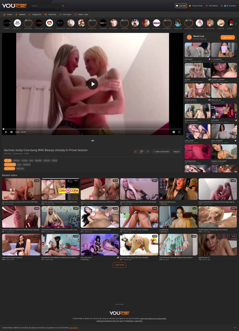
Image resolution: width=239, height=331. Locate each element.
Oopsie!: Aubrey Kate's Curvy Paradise (134, 230)
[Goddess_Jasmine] (224, 73)
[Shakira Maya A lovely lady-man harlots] (218, 219)
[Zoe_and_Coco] (100, 247)
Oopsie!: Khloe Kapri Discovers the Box (134, 257)
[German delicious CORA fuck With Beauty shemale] (21, 219)
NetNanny (130, 321)
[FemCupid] (197, 52)
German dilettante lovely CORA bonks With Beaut (138, 202)
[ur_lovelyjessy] (224, 52)
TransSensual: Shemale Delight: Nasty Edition (176, 257)
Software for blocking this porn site (109, 321)
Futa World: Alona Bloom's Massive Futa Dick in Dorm (59, 257)
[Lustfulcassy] (178, 219)
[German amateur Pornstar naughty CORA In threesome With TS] (60, 191)
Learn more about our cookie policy (153, 318)
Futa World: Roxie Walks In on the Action (96, 230)
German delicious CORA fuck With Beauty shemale (20, 230)
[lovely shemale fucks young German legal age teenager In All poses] (218, 191)
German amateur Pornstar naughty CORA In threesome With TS (60, 202)
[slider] (92, 129)
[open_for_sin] (224, 93)
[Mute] (11, 132)
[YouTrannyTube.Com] (14, 6)
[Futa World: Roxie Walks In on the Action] (100, 219)
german (47, 160)
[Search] (63, 6)
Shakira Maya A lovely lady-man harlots (213, 230)
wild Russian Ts (204, 257)
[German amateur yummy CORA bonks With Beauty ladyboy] (21, 191)
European (26, 164)
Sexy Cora (20, 168)
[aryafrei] (197, 73)
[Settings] (173, 132)
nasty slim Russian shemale (12, 257)
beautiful (38, 160)
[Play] (92, 84)
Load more (119, 265)
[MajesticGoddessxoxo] (178, 191)
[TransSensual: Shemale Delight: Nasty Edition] (178, 247)
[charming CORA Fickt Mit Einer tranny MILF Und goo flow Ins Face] (60, 219)
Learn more (73, 328)
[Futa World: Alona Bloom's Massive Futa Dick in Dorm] (60, 247)
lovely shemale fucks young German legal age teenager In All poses (217, 202)
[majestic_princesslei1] (224, 154)
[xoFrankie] (224, 113)
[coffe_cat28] (197, 134)
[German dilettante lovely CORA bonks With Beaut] (139, 191)
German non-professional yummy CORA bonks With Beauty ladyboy (99, 202)
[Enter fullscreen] (179, 132)
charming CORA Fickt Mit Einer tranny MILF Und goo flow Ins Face (59, 230)
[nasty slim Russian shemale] (21, 247)
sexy (31, 160)
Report (176, 151)
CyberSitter (138, 321)
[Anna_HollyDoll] (224, 134)
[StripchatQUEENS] (197, 113)
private (54, 160)
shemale (16, 160)
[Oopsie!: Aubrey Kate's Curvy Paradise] (139, 219)
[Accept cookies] (235, 328)
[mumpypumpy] (197, 154)
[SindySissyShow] (197, 93)
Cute (19, 164)
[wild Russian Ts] (218, 247)
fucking (24, 160)
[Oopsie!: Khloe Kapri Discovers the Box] (139, 247)
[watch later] (5, 181)
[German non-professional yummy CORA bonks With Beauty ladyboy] (100, 191)
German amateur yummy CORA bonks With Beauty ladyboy (20, 202)
